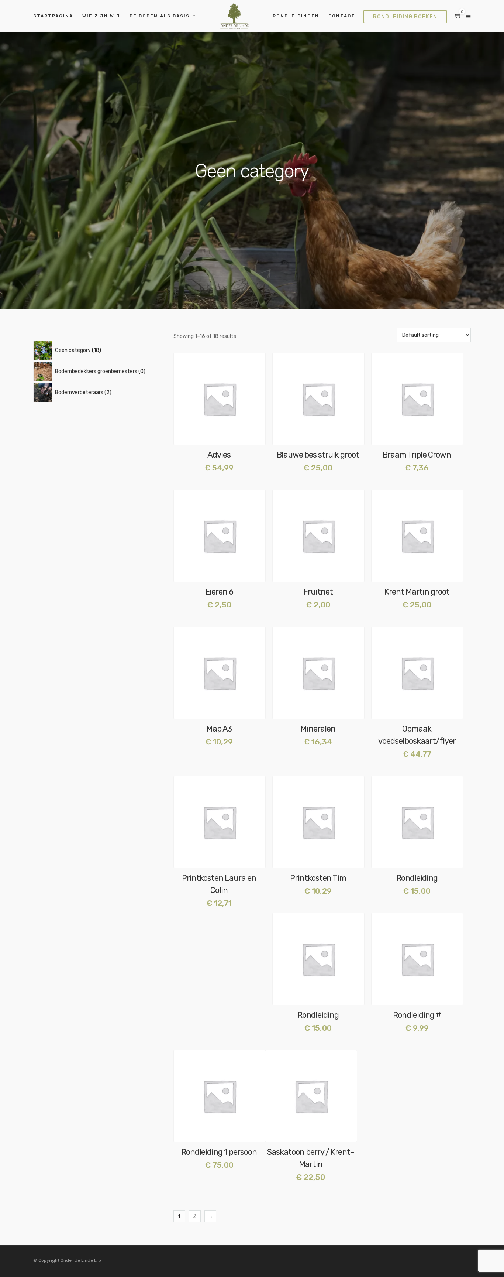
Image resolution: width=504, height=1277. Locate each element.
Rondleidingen (296, 15)
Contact (341, 15)
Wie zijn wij (101, 15)
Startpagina (53, 15)
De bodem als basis (160, 15)
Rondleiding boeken (405, 17)
